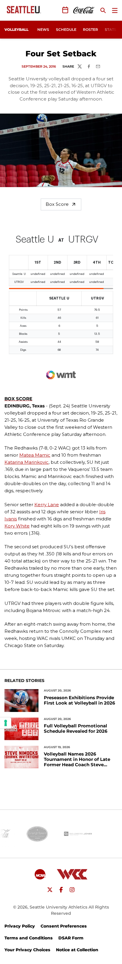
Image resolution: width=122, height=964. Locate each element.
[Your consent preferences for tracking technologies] (5, 723)
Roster (90, 29)
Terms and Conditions (28, 938)
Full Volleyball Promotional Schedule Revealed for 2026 (75, 728)
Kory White (17, 526)
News (43, 29)
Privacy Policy (19, 926)
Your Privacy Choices (27, 949)
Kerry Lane (46, 504)
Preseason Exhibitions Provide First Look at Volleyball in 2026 (79, 700)
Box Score (57, 204)
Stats (110, 29)
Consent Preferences (64, 926)
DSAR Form (71, 938)
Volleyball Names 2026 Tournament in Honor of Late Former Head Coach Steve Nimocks (77, 759)
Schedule (66, 29)
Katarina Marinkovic (26, 462)
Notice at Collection (77, 949)
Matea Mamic (34, 455)
